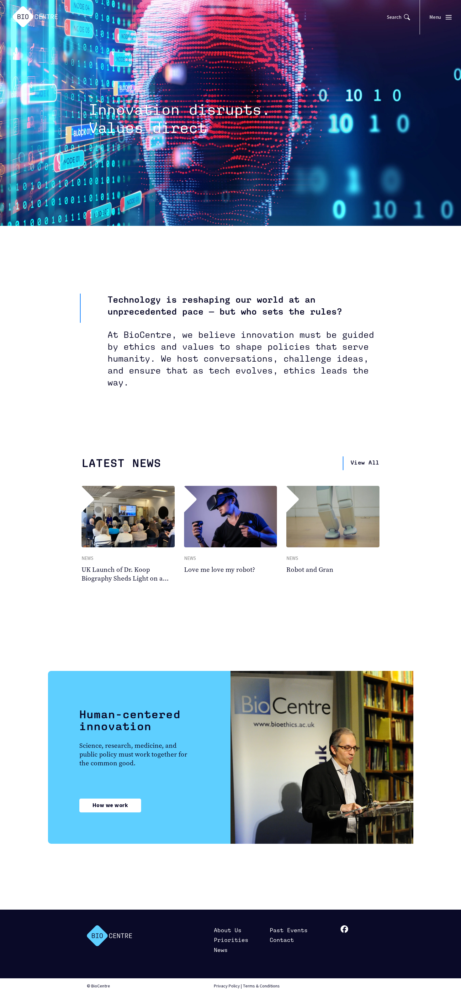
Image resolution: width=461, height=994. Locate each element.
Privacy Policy (227, 986)
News (221, 950)
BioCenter (109, 935)
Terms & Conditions (261, 986)
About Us (227, 930)
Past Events (289, 930)
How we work (110, 805)
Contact (282, 940)
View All (365, 462)
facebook (344, 929)
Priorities (231, 940)
